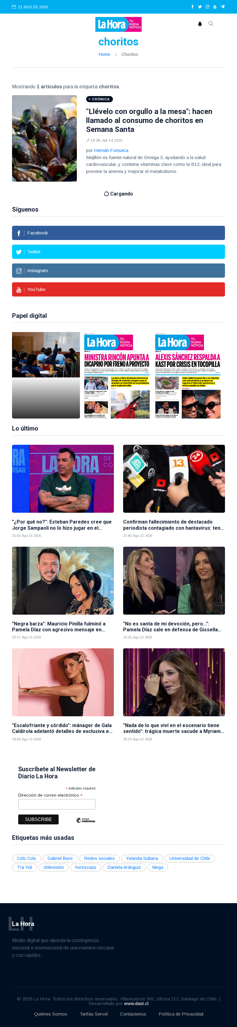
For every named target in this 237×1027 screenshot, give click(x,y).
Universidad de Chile (189, 858)
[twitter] (200, 7)
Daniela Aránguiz (124, 867)
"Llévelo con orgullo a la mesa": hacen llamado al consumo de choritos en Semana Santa (149, 120)
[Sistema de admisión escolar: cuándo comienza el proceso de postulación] (46, 375)
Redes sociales (99, 858)
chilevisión (54, 867)
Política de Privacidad (181, 1013)
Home (104, 54)
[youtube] (215, 7)
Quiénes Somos (50, 1013)
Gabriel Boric (60, 858)
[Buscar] (211, 24)
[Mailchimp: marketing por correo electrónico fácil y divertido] (85, 824)
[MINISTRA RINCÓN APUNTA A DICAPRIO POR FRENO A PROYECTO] (117, 375)
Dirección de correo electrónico (50, 795)
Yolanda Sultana (142, 858)
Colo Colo (26, 858)
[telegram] (222, 7)
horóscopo (85, 867)
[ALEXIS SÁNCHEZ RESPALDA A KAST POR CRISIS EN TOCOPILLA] (188, 375)
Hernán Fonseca (111, 150)
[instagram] (207, 7)
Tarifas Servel (94, 1013)
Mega (157, 867)
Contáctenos (133, 1013)
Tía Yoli (24, 867)
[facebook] (192, 7)
